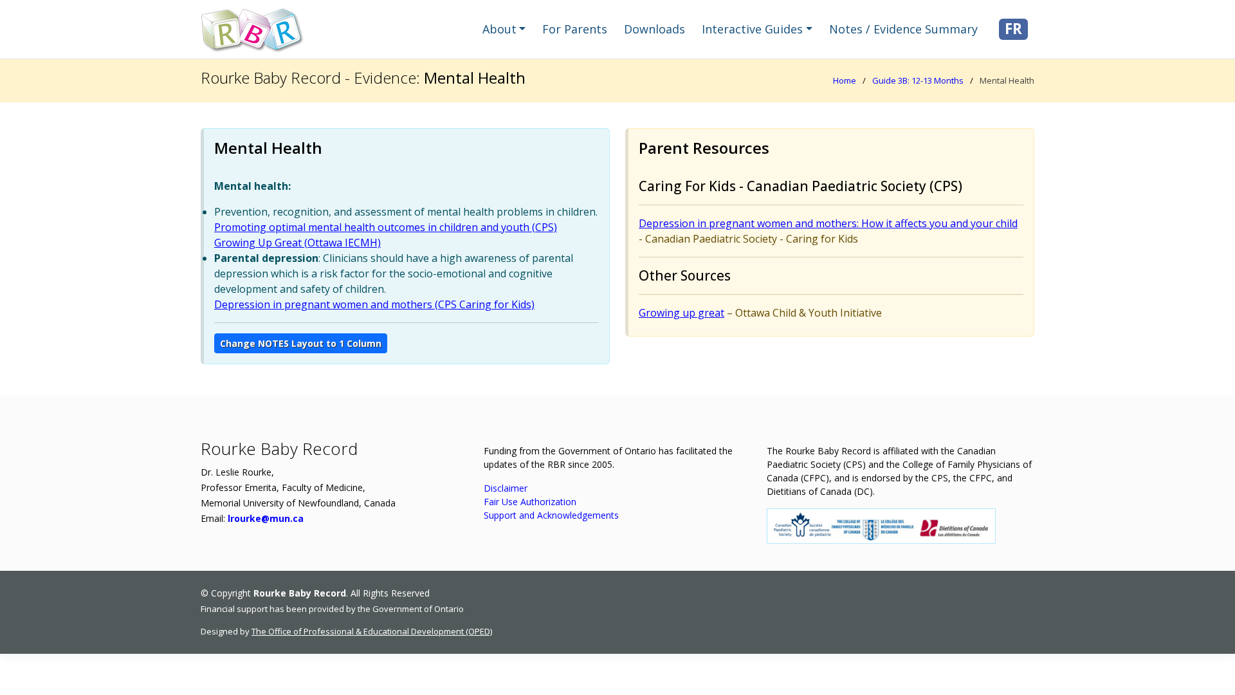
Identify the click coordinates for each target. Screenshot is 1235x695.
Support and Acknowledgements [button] (551, 515)
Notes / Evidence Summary (903, 29)
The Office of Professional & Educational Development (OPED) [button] (372, 631)
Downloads (654, 29)
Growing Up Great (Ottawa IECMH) (297, 243)
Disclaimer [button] (505, 488)
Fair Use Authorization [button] (530, 502)
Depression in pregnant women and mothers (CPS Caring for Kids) (374, 304)
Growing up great (681, 313)
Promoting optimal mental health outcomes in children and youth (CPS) (385, 227)
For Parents (574, 29)
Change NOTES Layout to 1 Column (300, 343)
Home (844, 80)
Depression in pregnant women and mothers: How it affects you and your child (828, 223)
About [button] (499, 29)
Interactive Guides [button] (752, 29)
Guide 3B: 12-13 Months (918, 80)
